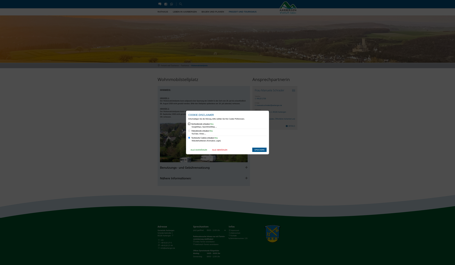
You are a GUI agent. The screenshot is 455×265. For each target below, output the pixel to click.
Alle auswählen (199, 150)
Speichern (259, 150)
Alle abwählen (219, 150)
